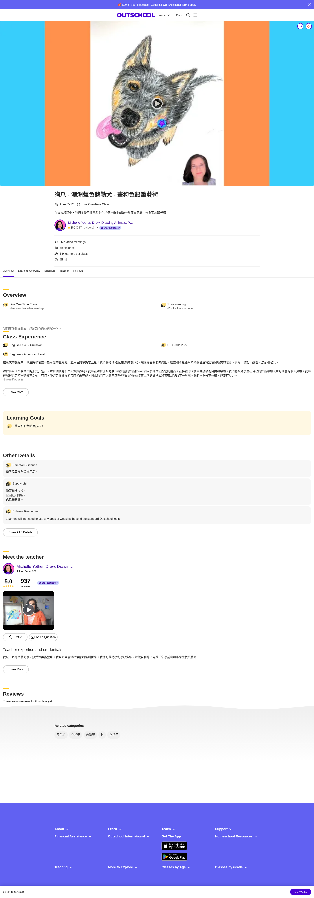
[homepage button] (136, 15)
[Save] (309, 26)
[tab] (8, 270)
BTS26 (163, 4)
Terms (185, 4)
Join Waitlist (300, 891)
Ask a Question (46, 637)
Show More (15, 392)
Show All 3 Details (20, 532)
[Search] (188, 15)
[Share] (300, 26)
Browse (162, 15)
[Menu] (195, 15)
